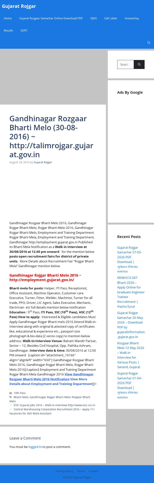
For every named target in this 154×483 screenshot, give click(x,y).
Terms (81, 471)
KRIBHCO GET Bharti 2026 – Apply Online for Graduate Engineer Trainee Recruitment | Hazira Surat (131, 292)
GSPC (23, 30)
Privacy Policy (64, 471)
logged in (35, 447)
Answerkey (132, 18)
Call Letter (110, 18)
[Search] (139, 64)
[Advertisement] (53, 77)
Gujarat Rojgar (19, 6)
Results (8, 30)
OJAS (93, 18)
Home (8, 18)
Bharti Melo (21, 397)
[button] (149, 43)
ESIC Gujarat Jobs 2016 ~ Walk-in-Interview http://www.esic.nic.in (54, 405)
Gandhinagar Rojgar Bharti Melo (50, 397)
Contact (93, 471)
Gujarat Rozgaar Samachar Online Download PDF (51, 18)
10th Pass (20, 393)
